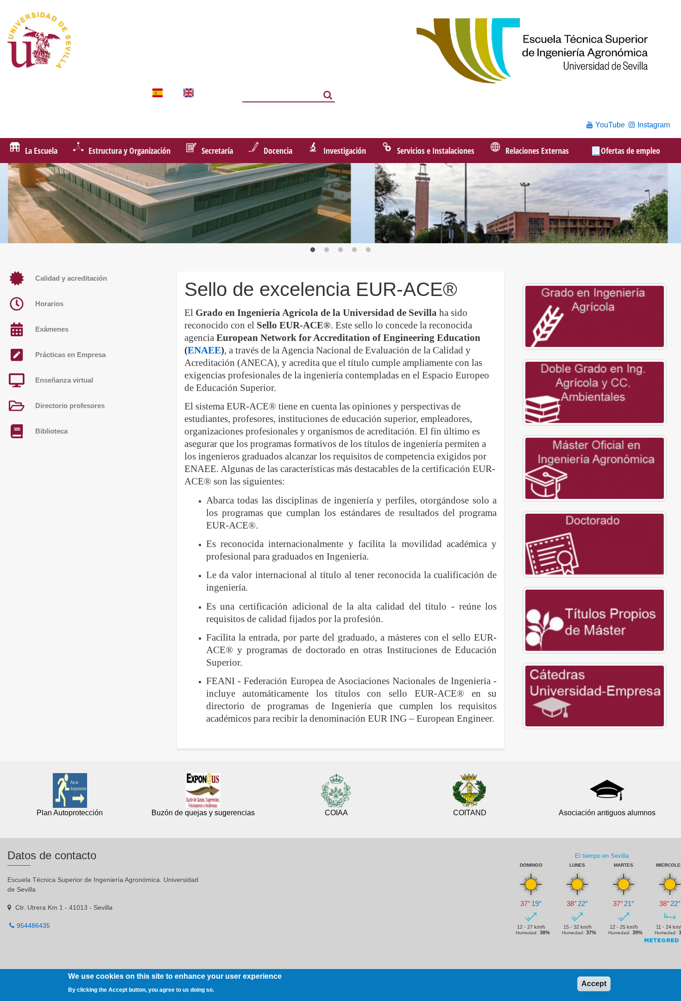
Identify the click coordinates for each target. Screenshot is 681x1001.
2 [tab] (326, 250)
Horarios (49, 304)
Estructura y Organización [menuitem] (129, 150)
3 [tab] (340, 250)
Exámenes (52, 329)
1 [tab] (312, 250)
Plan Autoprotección (70, 813)
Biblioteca (51, 431)
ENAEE (204, 350)
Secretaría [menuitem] (217, 150)
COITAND (469, 813)
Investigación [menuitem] (344, 150)
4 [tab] (354, 250)
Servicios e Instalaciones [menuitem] (435, 150)
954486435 (33, 925)
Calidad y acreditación (71, 278)
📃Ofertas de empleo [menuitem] (625, 150)
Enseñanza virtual (64, 380)
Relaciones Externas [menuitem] (537, 150)
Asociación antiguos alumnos (607, 813)
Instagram (653, 125)
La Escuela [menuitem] (41, 150)
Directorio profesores (70, 405)
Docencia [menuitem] (278, 150)
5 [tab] (368, 250)
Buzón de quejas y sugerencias (203, 813)
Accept (593, 984)
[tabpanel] (340, 204)
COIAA (336, 813)
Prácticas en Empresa (70, 355)
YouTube (610, 125)
